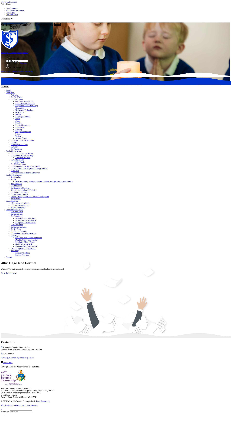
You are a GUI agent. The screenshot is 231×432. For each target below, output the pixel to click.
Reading (18, 129)
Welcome (14, 95)
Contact (9, 257)
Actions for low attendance (25, 220)
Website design (6, 405)
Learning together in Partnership (23, 248)
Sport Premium (16, 186)
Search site (5, 412)
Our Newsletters (17, 225)
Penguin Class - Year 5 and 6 (26, 246)
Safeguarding (16, 177)
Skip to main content (9, 2)
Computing (19, 108)
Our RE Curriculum (18, 164)
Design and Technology (24, 110)
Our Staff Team (16, 97)
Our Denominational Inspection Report (25, 166)
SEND (13, 179)
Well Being (15, 251)
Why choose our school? (15, 10)
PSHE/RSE (19, 127)
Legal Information (43, 401)
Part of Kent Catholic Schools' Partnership (17, 71)
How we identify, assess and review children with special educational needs (44, 181)
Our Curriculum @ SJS (24, 101)
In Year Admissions (18, 207)
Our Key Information (14, 175)
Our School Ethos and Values (22, 153)
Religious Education (23, 132)
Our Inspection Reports (19, 192)
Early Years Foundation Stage (26, 106)
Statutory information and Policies (23, 190)
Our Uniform (16, 229)
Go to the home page (9, 273)
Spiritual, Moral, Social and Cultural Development (30, 197)
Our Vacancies (16, 149)
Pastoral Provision (22, 255)
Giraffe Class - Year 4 (23, 244)
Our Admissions (12, 201)
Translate (23, 63)
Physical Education (22, 125)
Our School (10, 93)
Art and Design (21, 138)
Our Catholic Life (17, 160)
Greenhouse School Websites (26, 405)
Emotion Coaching (22, 253)
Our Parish (15, 171)
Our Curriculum (17, 99)
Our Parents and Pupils (14, 210)
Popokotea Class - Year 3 (24, 242)
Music (17, 121)
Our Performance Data (19, 194)
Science (18, 134)
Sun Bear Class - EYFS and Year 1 (28, 238)
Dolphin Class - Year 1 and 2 (26, 240)
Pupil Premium (16, 184)
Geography (19, 112)
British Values (16, 199)
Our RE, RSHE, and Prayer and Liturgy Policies (29, 168)
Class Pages (10, 13)
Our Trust (14, 147)
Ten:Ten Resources (22, 158)
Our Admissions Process (20, 205)
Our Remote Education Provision (23, 233)
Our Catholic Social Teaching (22, 155)
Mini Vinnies (20, 162)
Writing (18, 136)
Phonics (18, 123)
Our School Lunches (18, 227)
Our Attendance (12, 8)
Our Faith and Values (14, 151)
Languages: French (22, 117)
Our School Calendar (19, 231)
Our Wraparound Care (19, 145)
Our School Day (17, 214)
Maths (17, 119)
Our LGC (14, 142)
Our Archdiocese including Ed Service (25, 173)
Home (8, 91)
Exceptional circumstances (25, 223)
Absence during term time (25, 218)
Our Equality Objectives (20, 188)
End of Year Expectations (25, 104)
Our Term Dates (12, 15)
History (18, 114)
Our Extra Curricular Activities (22, 140)
